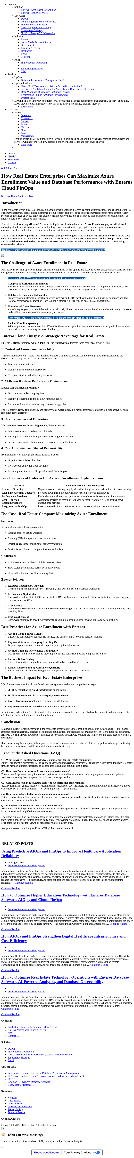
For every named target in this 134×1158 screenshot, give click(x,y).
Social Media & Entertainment (36, 42)
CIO (23, 65)
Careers (25, 127)
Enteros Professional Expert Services (27, 1030)
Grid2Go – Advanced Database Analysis (29, 1081)
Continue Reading (10, 888)
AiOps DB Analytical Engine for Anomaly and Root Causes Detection (57, 89)
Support (25, 121)
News (24, 130)
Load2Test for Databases (21, 1084)
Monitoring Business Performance (38, 21)
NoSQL (12, 1032)
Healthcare (26, 51)
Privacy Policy (15, 1109)
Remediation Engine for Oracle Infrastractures (44, 94)
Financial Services (30, 48)
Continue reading (24, 882)
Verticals (12, 1097)
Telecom (25, 56)
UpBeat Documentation (20, 1106)
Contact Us (27, 118)
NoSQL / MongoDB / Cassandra (38, 33)
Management (27, 136)
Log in (12, 156)
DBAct (11, 1079)
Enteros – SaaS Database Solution (38, 9)
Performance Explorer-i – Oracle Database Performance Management (43, 1073)
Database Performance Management (26, 865)
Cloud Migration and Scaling (36, 27)
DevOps (25, 18)
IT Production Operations (34, 24)
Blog (23, 133)
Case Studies (14, 1100)
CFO (23, 71)
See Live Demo (9, 196)
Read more (26, 144)
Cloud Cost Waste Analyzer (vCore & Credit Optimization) (51, 86)
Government (27, 45)
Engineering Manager (32, 68)
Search (11, 153)
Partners (25, 124)
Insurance (26, 39)
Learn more (27, 106)
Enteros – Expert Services (34, 12)
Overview (26, 115)
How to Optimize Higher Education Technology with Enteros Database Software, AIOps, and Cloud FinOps (60, 897)
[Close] (2, 1147)
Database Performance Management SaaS (42, 80)
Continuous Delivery (31, 30)
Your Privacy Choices (77, 1152)
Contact (12, 162)
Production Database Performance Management (32, 1027)
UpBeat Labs (28, 97)
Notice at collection (46, 1152)
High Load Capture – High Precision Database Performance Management (46, 1076)
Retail (24, 53)
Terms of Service (16, 1112)
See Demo (13, 159)
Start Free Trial (26, 196)
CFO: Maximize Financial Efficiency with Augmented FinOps (40, 1054)
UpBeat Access (16, 1103)
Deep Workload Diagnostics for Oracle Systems (45, 92)
